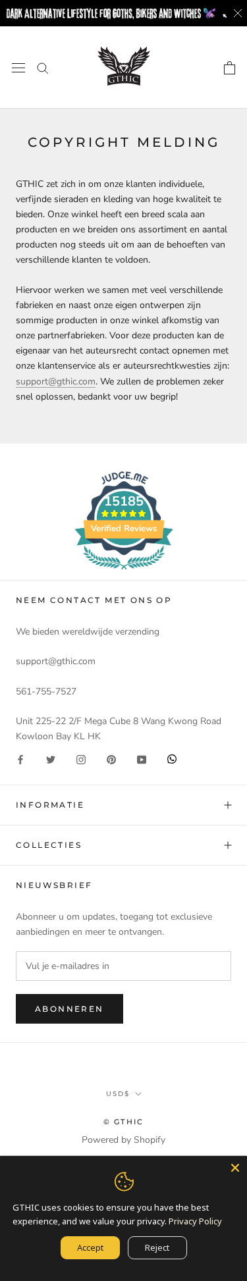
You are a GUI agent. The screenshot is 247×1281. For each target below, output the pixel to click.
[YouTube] (141, 758)
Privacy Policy (195, 1221)
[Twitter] (50, 758)
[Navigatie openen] (18, 67)
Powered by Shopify (123, 1140)
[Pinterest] (111, 758)
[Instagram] (81, 758)
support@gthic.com (56, 381)
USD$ (118, 1093)
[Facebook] (20, 758)
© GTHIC (123, 1121)
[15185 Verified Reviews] (123, 572)
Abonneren (69, 1009)
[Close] (235, 1167)
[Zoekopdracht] (43, 67)
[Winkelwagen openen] (229, 67)
